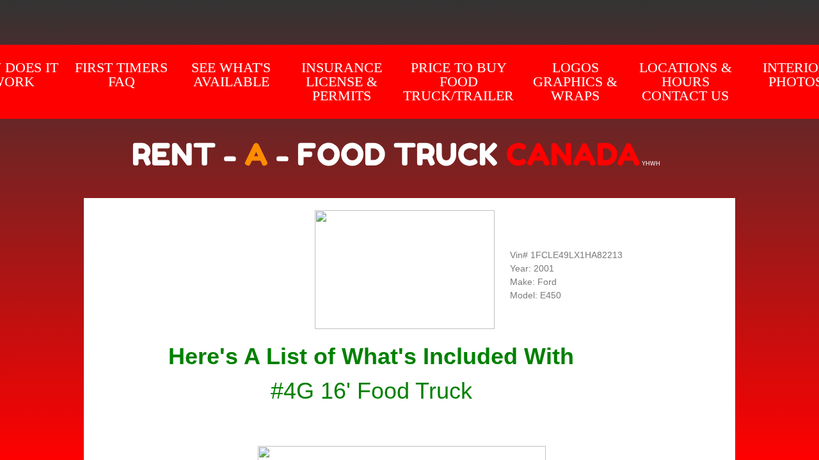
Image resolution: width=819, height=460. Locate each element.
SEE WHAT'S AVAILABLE (231, 74)
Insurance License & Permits (341, 81)
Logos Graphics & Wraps (575, 81)
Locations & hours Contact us (685, 81)
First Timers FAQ (121, 74)
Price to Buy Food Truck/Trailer (458, 81)
